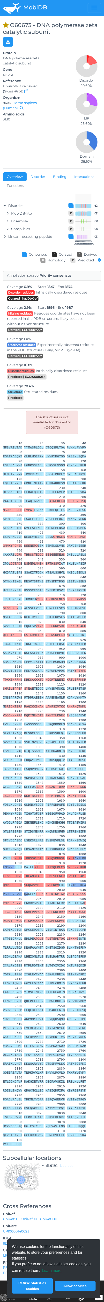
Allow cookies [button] (75, 1286)
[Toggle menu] (94, 8)
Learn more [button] (51, 1270)
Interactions (84, 177)
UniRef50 (11, 1219)
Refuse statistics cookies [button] (32, 1286)
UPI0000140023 (16, 1231)
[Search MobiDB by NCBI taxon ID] (20, 108)
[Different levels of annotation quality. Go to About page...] (99, 260)
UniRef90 (29, 1219)
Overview (15, 177)
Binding (60, 177)
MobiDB (34, 7)
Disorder (37, 177)
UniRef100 (48, 1219)
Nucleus (66, 1165)
